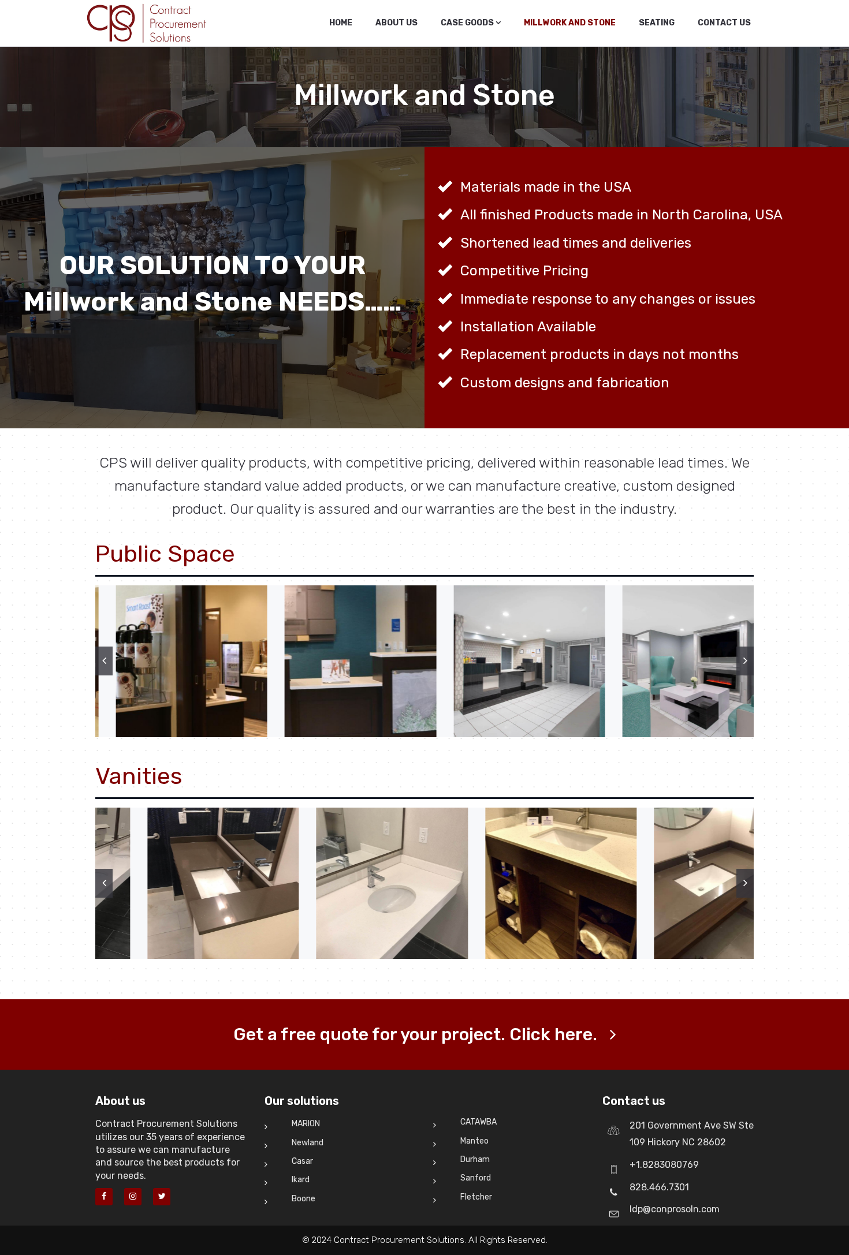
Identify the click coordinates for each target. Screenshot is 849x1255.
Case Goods (468, 23)
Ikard (301, 1180)
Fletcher (476, 1197)
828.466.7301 (659, 1187)
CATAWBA (478, 1122)
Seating (657, 23)
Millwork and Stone (570, 23)
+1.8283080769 (664, 1164)
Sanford (475, 1178)
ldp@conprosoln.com (675, 1209)
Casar (302, 1161)
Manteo (474, 1141)
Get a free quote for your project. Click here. (415, 1034)
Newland (307, 1143)
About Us (396, 23)
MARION (306, 1124)
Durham (475, 1159)
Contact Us (724, 23)
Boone (303, 1199)
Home (340, 23)
